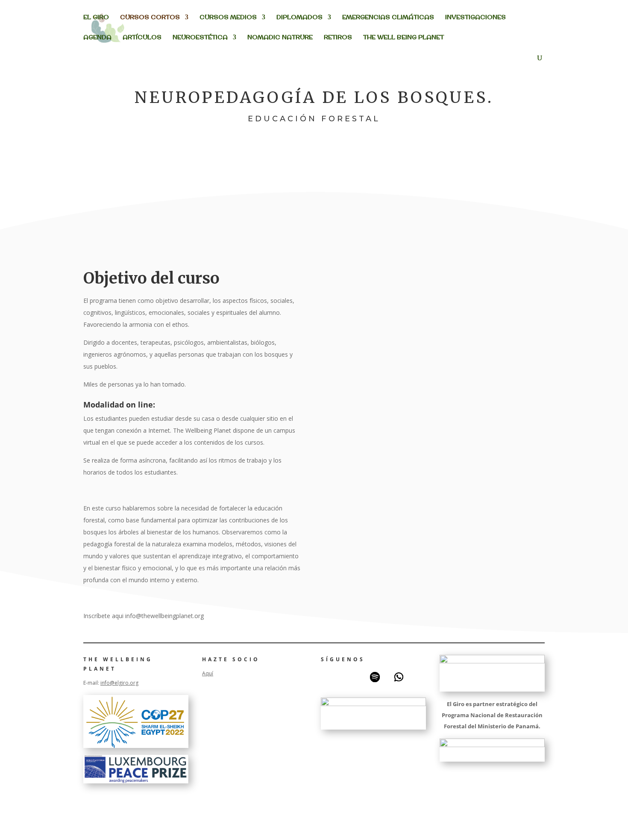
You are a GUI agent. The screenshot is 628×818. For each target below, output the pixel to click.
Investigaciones (475, 17)
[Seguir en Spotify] (374, 677)
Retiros (338, 37)
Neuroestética (200, 37)
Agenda (97, 37)
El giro (96, 17)
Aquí (207, 673)
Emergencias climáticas (388, 17)
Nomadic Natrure (280, 37)
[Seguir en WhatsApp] (398, 677)
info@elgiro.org (119, 682)
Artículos (142, 37)
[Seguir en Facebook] (327, 677)
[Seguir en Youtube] (350, 677)
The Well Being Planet (403, 37)
